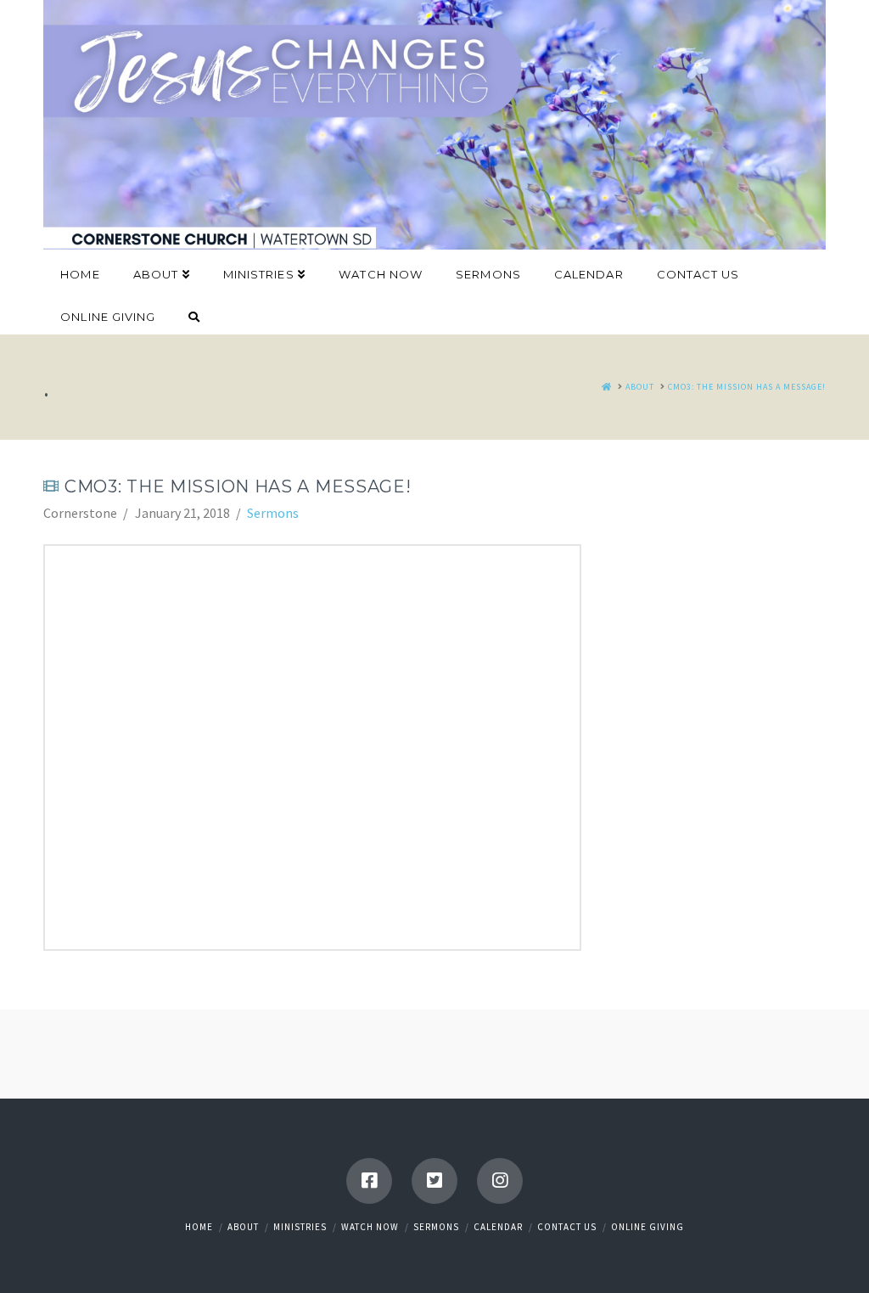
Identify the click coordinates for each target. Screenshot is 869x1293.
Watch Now (370, 1227)
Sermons (273, 512)
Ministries (300, 1227)
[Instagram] (500, 1181)
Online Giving (647, 1227)
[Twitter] (434, 1181)
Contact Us (567, 1227)
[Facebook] (369, 1181)
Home (199, 1227)
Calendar (498, 1227)
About (243, 1227)
